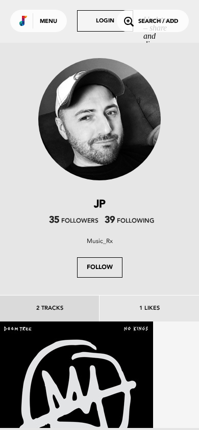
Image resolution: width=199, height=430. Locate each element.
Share (108, 398)
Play (76, 398)
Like (44, 398)
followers (73, 221)
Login (105, 21)
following (129, 221)
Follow (100, 267)
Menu (48, 21)
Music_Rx (100, 241)
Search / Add (158, 21)
